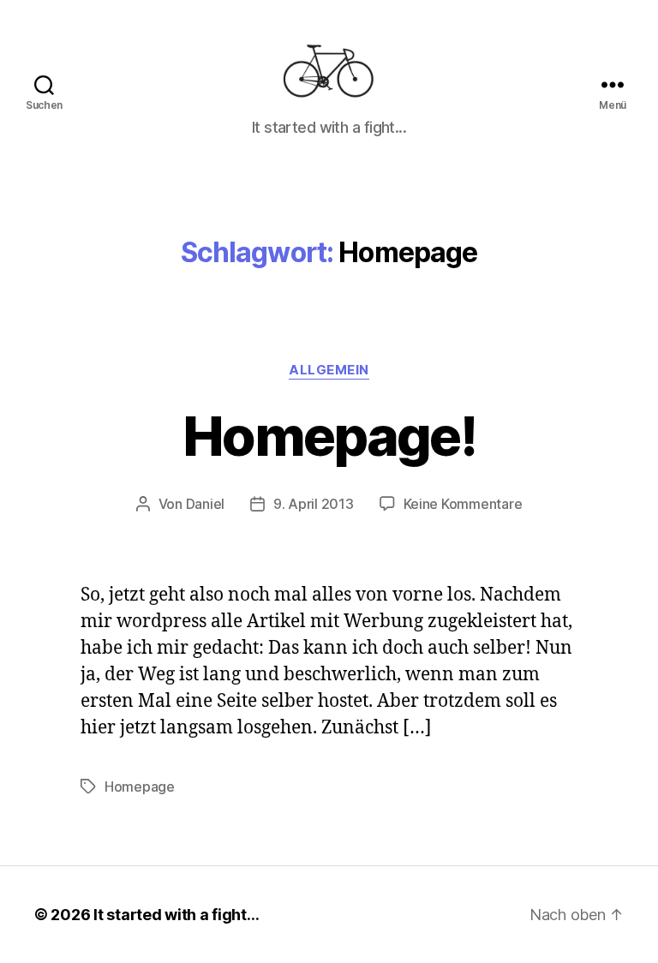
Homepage (140, 786)
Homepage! (329, 436)
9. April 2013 (313, 503)
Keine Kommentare (463, 503)
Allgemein (329, 370)
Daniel (205, 503)
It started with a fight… (176, 915)
